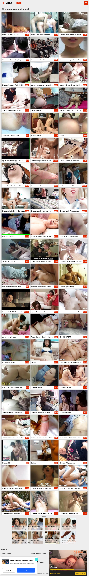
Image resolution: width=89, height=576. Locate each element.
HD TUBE (12, 3)
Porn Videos (6, 554)
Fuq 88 (33, 558)
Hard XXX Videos (37, 562)
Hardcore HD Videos (38, 554)
